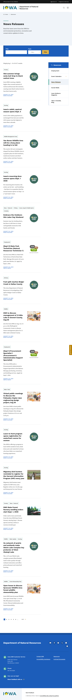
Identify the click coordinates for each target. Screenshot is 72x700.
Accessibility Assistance (43, 659)
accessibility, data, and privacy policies (49, 695)
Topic (29, 49)
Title (7, 49)
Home (6, 14)
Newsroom (13, 14)
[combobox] (34, 52)
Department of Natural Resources (28, 8)
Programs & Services (64, 1)
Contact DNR (40, 656)
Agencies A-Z (54, 1)
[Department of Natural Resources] (10, 7)
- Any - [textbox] (32, 52)
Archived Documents (59, 659)
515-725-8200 (11, 670)
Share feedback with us (15, 679)
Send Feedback (30, 692)
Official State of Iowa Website (10, 1)
